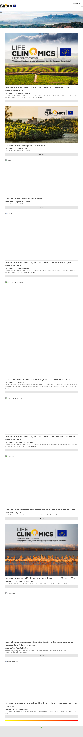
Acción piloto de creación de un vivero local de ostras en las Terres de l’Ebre (40, 578)
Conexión (26, 272)
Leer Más (41, 101)
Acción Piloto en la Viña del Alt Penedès (23, 199)
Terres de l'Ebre (27, 442)
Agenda (19, 93)
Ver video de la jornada (36, 97)
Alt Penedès (26, 93)
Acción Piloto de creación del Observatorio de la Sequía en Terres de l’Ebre (40, 510)
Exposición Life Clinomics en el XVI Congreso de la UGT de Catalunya (37, 379)
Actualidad (20, 382)
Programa (26, 97)
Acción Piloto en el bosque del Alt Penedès (25, 145)
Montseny (25, 268)
